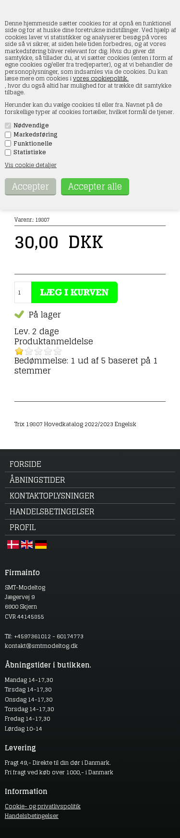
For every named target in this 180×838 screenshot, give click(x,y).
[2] (29, 351)
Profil (23, 527)
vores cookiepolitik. (101, 78)
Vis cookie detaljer (31, 165)
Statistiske (29, 152)
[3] (38, 351)
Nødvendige (31, 125)
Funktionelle (32, 143)
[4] (48, 351)
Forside (25, 464)
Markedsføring (35, 134)
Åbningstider (37, 480)
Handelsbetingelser (52, 511)
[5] (57, 351)
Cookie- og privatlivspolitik (43, 806)
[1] (19, 351)
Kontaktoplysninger (52, 495)
